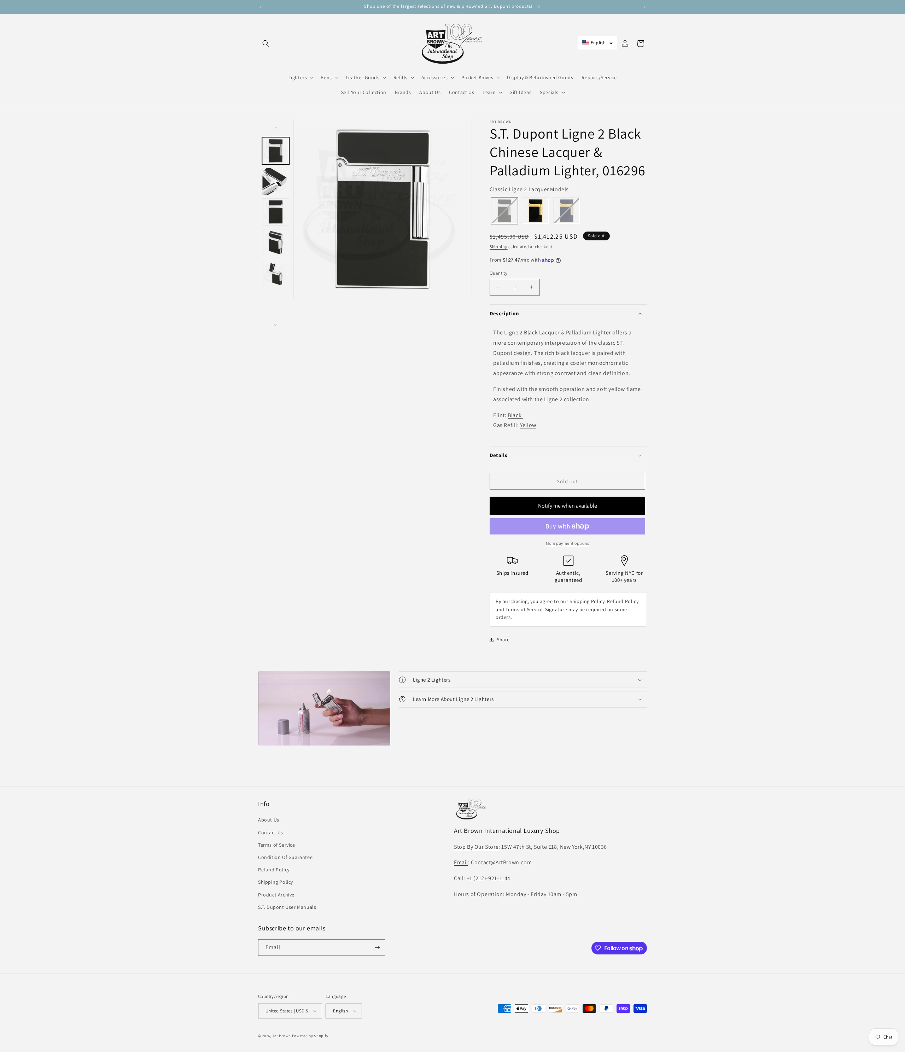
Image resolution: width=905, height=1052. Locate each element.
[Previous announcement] (260, 6)
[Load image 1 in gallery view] (276, 150)
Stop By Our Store (476, 847)
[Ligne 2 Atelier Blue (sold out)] (567, 212)
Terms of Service (524, 609)
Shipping (499, 246)
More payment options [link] (567, 543)
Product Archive (276, 895)
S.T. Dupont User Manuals (287, 907)
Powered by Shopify (310, 1035)
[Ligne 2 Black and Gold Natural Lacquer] (535, 212)
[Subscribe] (377, 947)
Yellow (528, 425)
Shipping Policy (587, 601)
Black (515, 415)
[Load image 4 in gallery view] (276, 242)
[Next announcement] (644, 6)
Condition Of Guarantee (285, 857)
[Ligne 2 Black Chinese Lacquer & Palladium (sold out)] (504, 212)
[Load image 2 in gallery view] (276, 181)
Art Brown (282, 1035)
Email (461, 862)
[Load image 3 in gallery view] (276, 212)
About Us (268, 820)
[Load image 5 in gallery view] (276, 273)
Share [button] (503, 639)
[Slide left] (276, 127)
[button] (266, 43)
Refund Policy (622, 601)
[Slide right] (276, 325)
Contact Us (270, 832)
